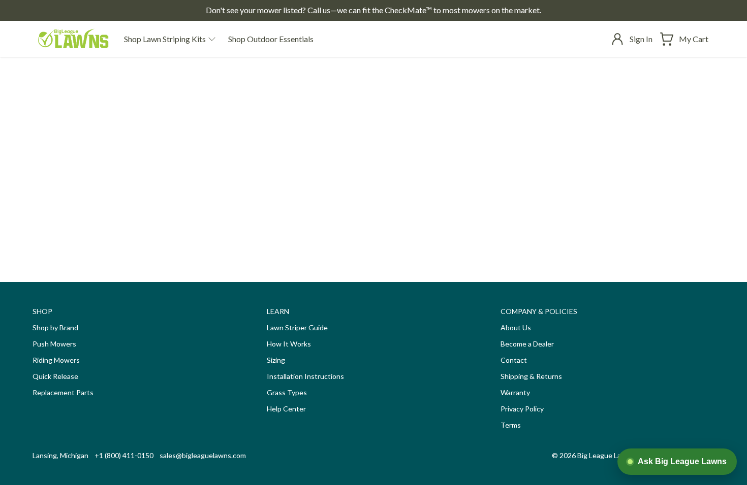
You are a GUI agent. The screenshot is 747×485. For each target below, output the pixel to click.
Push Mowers (54, 343)
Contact (514, 360)
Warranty (515, 392)
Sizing (276, 360)
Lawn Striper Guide (297, 327)
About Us (516, 327)
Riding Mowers (56, 360)
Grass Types (287, 392)
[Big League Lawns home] (73, 39)
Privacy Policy (522, 408)
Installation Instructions (305, 376)
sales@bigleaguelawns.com (203, 455)
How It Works (289, 343)
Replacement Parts (63, 392)
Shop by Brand (55, 327)
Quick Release (55, 376)
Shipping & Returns (531, 376)
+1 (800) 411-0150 (124, 455)
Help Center (286, 408)
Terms (511, 425)
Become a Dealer (527, 343)
